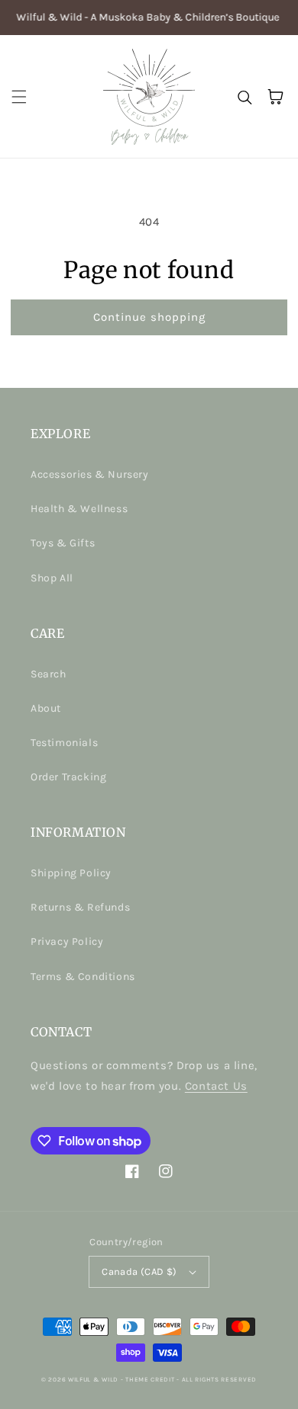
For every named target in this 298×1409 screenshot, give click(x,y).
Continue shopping (149, 317)
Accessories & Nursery (90, 474)
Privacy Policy (67, 941)
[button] (19, 97)
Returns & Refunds (80, 907)
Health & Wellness (79, 508)
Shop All (52, 578)
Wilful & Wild (93, 1379)
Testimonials (64, 742)
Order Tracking (68, 776)
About (46, 708)
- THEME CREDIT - (151, 1379)
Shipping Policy (71, 872)
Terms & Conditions (83, 976)
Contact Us (216, 1086)
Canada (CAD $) (139, 1271)
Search (48, 674)
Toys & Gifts (63, 542)
